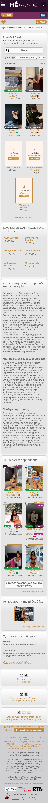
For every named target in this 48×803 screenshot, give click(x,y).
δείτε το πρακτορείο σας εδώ (33, 627)
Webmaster (24, 740)
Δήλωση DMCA (26, 746)
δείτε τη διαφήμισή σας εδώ (33, 592)
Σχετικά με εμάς (9, 737)
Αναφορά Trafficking (35, 748)
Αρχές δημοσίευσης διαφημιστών (21, 747)
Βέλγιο (32, 28)
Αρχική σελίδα (8, 28)
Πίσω (8, 15)
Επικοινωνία (23, 737)
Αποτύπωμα (9, 742)
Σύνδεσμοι (40, 737)
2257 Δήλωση (34, 742)
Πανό (32, 737)
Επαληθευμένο (28, 58)
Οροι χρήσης (21, 742)
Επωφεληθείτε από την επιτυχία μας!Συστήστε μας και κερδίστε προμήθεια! (24, 718)
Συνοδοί (21, 28)
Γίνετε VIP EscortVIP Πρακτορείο (24, 680)
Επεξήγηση (28, 744)
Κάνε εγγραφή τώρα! (17, 662)
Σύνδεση (41, 22)
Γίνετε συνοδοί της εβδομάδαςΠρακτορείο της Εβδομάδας (24, 699)
